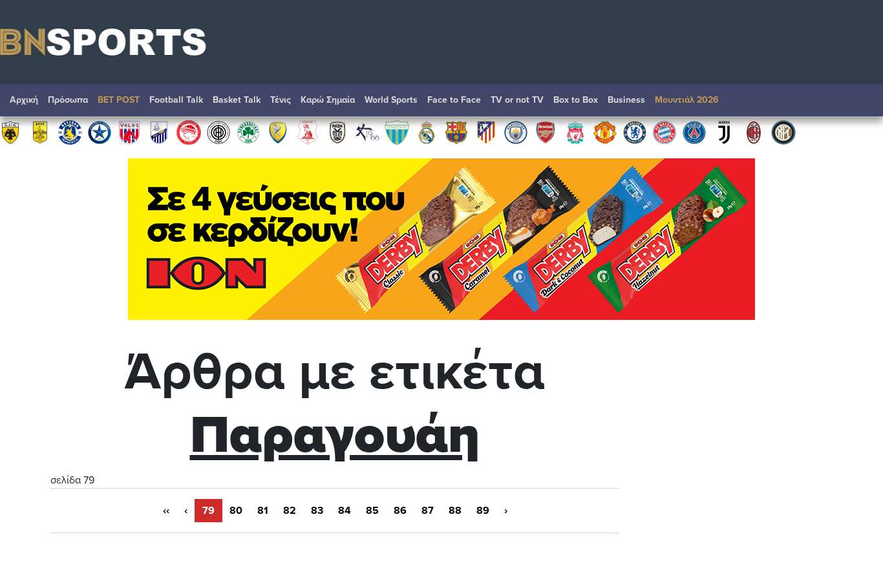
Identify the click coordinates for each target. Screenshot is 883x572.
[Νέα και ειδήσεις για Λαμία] (159, 131)
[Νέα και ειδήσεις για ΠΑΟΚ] (337, 131)
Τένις (280, 99)
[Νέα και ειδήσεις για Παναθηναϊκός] (248, 131)
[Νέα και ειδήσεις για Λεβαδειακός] (397, 131)
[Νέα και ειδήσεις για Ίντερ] (783, 131)
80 (235, 510)
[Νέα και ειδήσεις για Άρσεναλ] (545, 131)
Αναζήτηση (860, 103)
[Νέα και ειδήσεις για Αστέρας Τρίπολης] (70, 131)
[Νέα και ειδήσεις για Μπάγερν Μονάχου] (664, 131)
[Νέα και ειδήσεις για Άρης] (40, 131)
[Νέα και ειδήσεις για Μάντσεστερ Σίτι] (516, 131)
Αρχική (24, 99)
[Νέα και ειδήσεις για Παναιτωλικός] (278, 131)
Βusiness (626, 99)
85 (372, 510)
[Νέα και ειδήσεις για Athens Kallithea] (367, 131)
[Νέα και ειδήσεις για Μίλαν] (753, 131)
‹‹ (166, 510)
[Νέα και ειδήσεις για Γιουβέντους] (724, 131)
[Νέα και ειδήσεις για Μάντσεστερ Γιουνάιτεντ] (605, 131)
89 (482, 510)
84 (344, 510)
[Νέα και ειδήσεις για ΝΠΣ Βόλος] (129, 131)
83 (317, 510)
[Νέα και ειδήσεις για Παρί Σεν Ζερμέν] (694, 131)
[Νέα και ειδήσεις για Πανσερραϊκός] (307, 131)
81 (262, 510)
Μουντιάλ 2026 (687, 99)
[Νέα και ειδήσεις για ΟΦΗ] (218, 131)
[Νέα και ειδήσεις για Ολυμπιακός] (188, 131)
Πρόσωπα (68, 99)
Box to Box (575, 99)
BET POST (119, 99)
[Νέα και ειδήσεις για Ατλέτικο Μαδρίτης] (486, 131)
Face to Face (454, 99)
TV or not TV (517, 99)
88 (455, 510)
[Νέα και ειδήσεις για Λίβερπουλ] (575, 131)
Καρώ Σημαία (328, 99)
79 (208, 510)
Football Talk (176, 99)
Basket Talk (237, 99)
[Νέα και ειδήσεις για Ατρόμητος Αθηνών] (99, 131)
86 (400, 510)
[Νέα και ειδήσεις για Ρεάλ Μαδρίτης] (426, 131)
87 (427, 510)
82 (289, 510)
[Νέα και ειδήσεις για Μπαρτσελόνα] (456, 131)
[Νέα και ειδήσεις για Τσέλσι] (634, 131)
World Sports (391, 99)
